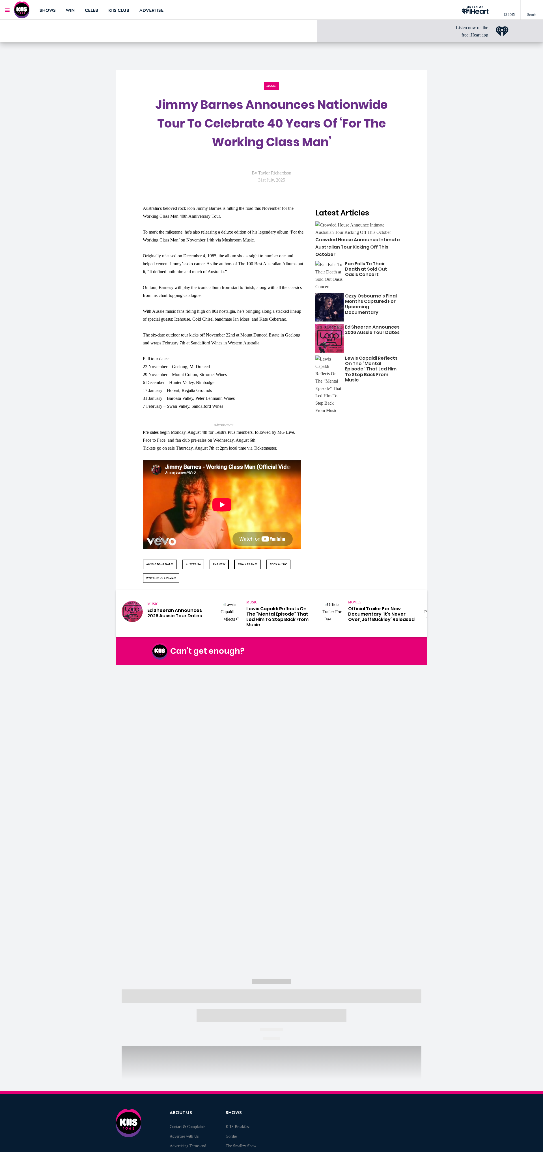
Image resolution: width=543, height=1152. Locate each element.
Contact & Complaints (187, 1127)
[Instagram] (341, 651)
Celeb (91, 10)
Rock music (278, 564)
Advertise (151, 10)
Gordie (231, 1136)
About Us (181, 1112)
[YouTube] (367, 651)
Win (70, 10)
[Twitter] (354, 651)
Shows (48, 10)
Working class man (161, 578)
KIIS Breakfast (238, 1127)
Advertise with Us (184, 1136)
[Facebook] (327, 651)
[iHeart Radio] (381, 651)
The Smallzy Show (241, 1146)
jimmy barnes (248, 564)
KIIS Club (118, 10)
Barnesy (219, 564)
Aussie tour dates (160, 564)
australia (193, 564)
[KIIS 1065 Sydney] (22, 10)
